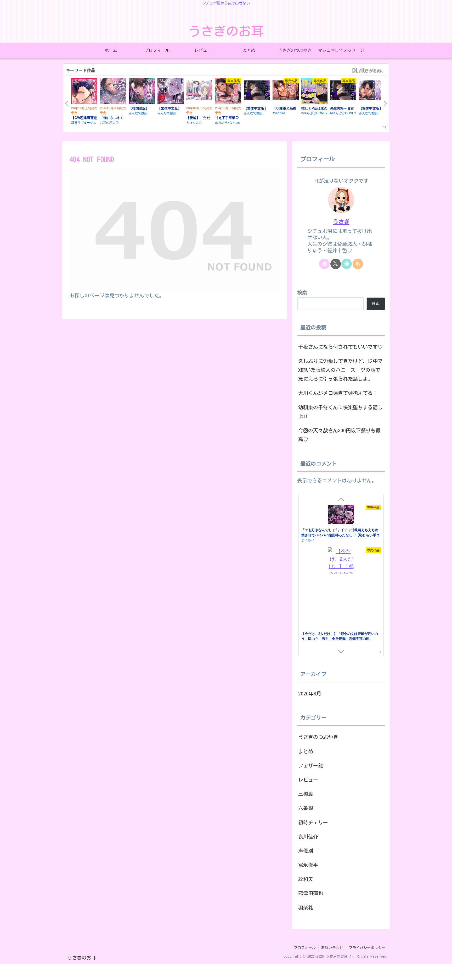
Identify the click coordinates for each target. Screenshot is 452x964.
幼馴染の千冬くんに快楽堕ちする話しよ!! (340, 412)
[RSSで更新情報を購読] (358, 264)
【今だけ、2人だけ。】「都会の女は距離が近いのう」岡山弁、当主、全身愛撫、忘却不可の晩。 (339, 636)
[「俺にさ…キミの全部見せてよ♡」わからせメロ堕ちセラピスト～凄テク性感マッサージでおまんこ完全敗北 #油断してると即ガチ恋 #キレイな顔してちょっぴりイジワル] (113, 92)
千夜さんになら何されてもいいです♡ (340, 346)
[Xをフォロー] (335, 264)
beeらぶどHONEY (314, 113)
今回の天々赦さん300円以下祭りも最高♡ (339, 435)
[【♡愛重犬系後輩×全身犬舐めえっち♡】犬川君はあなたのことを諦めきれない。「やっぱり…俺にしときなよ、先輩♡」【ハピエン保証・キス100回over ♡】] (286, 91)
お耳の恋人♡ (109, 122)
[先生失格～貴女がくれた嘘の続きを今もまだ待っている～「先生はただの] (343, 91)
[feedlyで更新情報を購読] (346, 264)
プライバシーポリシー (367, 948)
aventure (279, 113)
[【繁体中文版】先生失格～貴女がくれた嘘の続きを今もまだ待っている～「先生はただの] (257, 91)
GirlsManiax (367, 70)
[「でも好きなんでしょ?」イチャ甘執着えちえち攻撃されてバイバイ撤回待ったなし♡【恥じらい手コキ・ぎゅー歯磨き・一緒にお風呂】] (341, 515)
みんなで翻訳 (138, 113)
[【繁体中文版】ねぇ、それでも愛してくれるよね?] (170, 92)
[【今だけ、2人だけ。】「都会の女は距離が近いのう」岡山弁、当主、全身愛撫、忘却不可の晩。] (341, 588)
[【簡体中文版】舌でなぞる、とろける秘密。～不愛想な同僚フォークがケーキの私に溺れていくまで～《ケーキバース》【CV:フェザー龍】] (372, 91)
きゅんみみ (194, 122)
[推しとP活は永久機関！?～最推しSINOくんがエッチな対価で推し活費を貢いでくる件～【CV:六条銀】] (314, 92)
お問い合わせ (332, 948)
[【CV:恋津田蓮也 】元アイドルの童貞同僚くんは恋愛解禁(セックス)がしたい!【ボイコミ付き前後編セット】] (84, 92)
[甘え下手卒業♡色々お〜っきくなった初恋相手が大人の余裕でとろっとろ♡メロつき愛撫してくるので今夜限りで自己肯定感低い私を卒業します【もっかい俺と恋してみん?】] (228, 92)
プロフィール (305, 948)
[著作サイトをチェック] (324, 264)
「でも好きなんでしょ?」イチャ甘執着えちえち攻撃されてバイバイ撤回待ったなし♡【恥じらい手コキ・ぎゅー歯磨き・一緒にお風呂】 (340, 534)
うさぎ (341, 222)
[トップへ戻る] (444, 956)
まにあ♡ (307, 539)
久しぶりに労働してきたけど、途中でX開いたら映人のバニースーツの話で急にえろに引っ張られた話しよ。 (340, 369)
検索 (302, 292)
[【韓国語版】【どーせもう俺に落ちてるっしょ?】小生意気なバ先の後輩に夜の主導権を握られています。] (142, 92)
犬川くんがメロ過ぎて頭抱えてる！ (338, 392)
